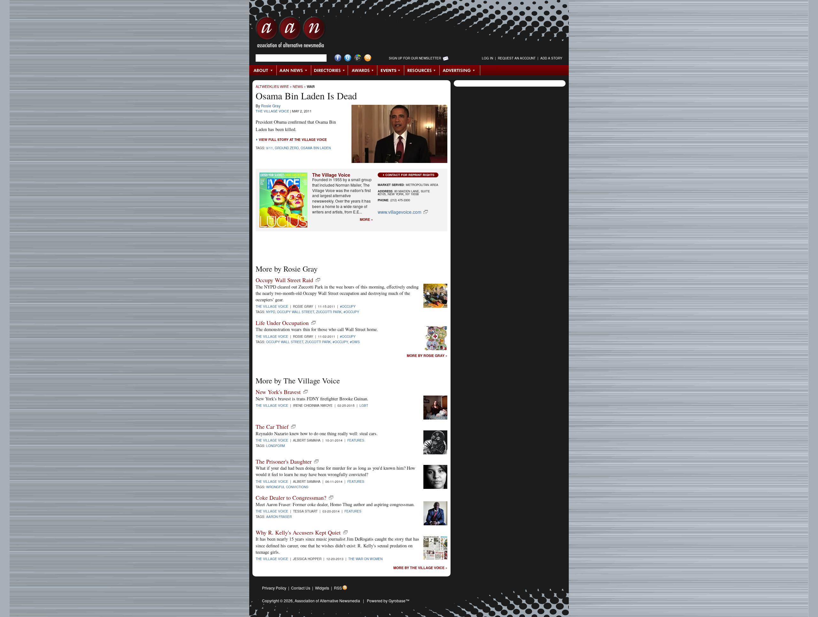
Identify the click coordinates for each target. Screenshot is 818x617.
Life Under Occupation (282, 323)
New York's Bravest (278, 392)
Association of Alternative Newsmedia (327, 600)
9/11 (269, 147)
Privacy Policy (274, 587)
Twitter (347, 58)
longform (275, 445)
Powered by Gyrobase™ (388, 600)
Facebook (338, 58)
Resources (422, 70)
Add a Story (551, 58)
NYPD (270, 311)
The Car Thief (272, 426)
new (318, 280)
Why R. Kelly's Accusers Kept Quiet (298, 532)
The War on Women (365, 558)
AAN (290, 33)
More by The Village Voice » (420, 568)
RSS (338, 587)
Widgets (322, 587)
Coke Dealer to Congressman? (291, 497)
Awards (362, 70)
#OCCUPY (348, 306)
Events (390, 70)
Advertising (460, 70)
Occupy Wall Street (295, 311)
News (298, 86)
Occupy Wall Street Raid (284, 280)
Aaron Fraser (279, 516)
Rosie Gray (271, 105)
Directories (329, 70)
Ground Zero (287, 147)
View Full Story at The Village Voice (293, 139)
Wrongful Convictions (287, 486)
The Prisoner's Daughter (284, 461)
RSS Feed (367, 58)
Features (355, 440)
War (311, 86)
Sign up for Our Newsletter (415, 58)
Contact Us (300, 587)
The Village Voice (272, 111)
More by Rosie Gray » (427, 356)
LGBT (363, 405)
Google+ (357, 58)
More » (366, 219)
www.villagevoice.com (399, 212)
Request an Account (517, 58)
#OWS (355, 341)
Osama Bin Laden (316, 147)
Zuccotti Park (329, 311)
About (263, 70)
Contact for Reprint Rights (409, 175)
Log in (487, 58)
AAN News (294, 70)
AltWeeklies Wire (272, 86)
